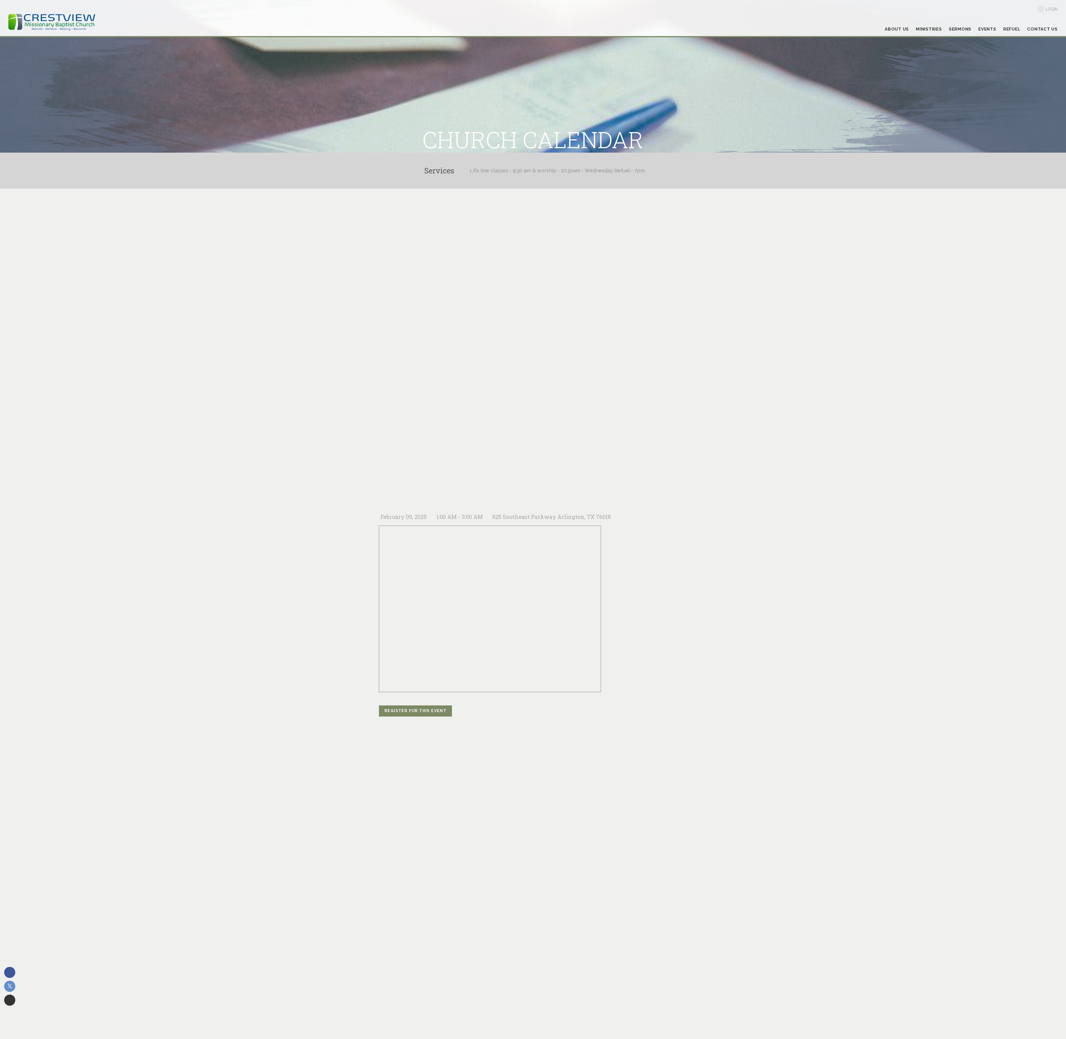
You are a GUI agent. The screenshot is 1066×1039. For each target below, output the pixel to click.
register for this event (415, 710)
